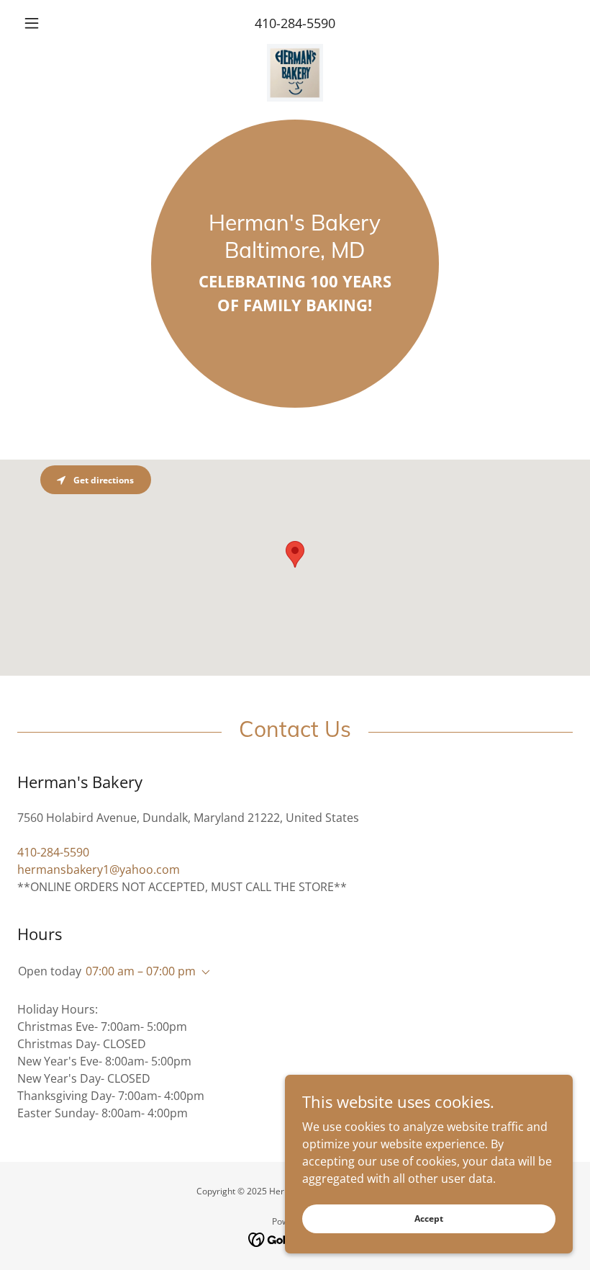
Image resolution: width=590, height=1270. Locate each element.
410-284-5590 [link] (295, 23)
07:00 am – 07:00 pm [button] (141, 971)
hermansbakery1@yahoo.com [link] (98, 869)
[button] (59, 23)
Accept (428, 1218)
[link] (295, 49)
